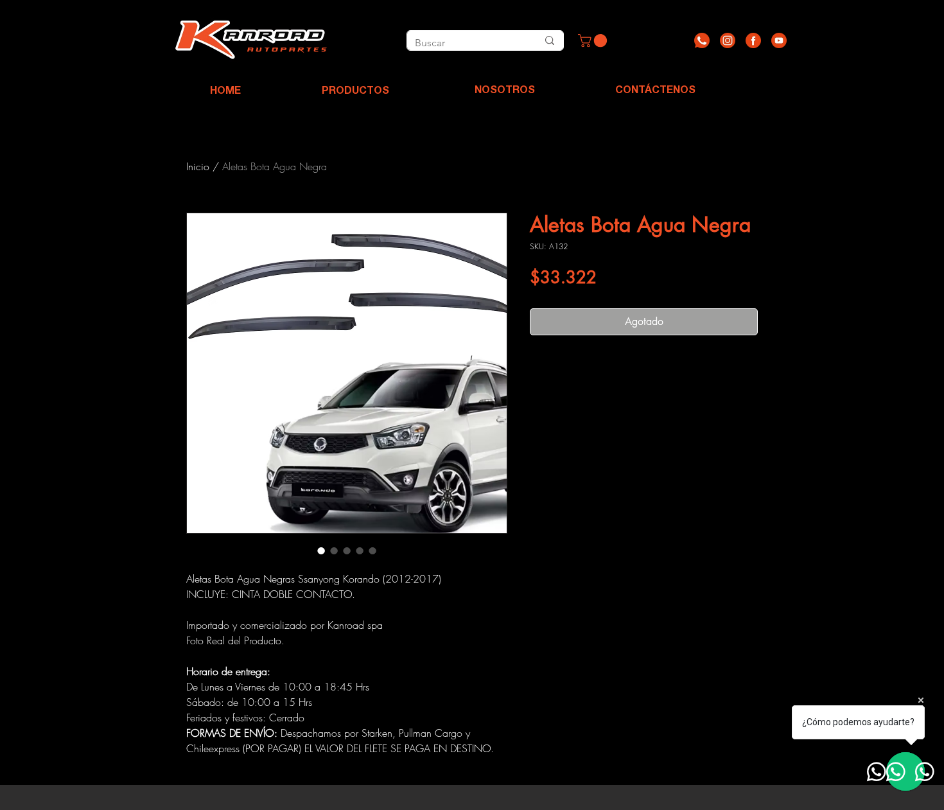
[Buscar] (549, 40)
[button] (594, 40)
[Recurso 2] (727, 40)
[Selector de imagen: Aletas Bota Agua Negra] (321, 550)
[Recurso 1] (702, 40)
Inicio (197, 166)
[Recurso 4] (779, 40)
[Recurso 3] (753, 40)
